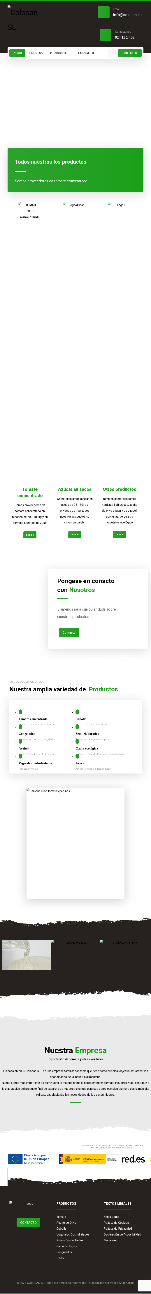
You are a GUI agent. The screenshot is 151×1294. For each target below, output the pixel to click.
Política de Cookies (116, 1222)
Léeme (30, 535)
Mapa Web (110, 1240)
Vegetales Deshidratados (73, 1234)
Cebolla (61, 1228)
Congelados (64, 1252)
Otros (60, 1258)
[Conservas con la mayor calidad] (27, 20)
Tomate (61, 1217)
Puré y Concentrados (70, 1240)
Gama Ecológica (67, 1246)
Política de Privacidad (118, 1228)
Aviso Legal (111, 1217)
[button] (112, 53)
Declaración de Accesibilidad (122, 1234)
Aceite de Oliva (66, 1222)
